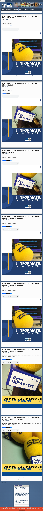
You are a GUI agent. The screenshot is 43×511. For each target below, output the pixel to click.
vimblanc (3, 413)
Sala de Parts (22, 412)
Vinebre (6, 413)
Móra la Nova (26, 478)
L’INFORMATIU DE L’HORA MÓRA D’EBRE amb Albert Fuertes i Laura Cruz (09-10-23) (20, 350)
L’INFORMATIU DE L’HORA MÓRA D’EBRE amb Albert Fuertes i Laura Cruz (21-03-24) (20, 217)
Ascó (32, 75)
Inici (3, 9)
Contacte (7, 0)
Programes (15, 9)
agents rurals (27, 477)
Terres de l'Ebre (36, 412)
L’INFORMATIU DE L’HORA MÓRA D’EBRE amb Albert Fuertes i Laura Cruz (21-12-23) (20, 284)
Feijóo (3, 478)
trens (29, 479)
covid (32, 477)
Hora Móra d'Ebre (8, 75)
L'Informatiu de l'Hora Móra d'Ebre (17, 478)
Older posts (3, 482)
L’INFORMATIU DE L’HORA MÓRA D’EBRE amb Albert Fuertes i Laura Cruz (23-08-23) (20, 418)
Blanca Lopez (38, 75)
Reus (21, 479)
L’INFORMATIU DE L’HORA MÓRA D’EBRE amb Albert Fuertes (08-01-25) (20, 151)
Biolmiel (34, 75)
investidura (10, 478)
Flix (7, 478)
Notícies (16, 75)
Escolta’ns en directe (14, 0)
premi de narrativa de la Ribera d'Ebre (12, 479)
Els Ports (38, 477)
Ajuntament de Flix (28, 75)
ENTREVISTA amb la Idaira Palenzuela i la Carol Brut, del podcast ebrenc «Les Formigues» (22, 500)
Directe (21, 9)
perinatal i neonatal (14, 412)
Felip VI (5, 478)
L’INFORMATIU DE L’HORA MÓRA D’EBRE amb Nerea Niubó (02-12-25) (20, 84)
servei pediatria (27, 412)
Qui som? (29, 0)
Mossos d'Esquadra (31, 478)
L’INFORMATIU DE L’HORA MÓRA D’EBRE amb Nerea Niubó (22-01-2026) (20, 17)
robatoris (18, 412)
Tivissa (27, 479)
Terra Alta (31, 412)
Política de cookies (23, 0)
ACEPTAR (22, 510)
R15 (19, 479)
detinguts (34, 477)
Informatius (8, 9)
